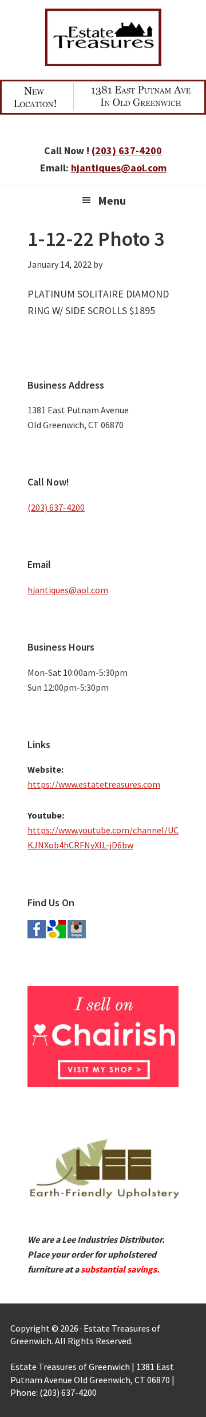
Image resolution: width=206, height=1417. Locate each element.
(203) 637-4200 (127, 150)
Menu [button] (112, 200)
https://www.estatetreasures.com (93, 784)
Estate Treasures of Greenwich (103, 37)
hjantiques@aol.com (119, 167)
